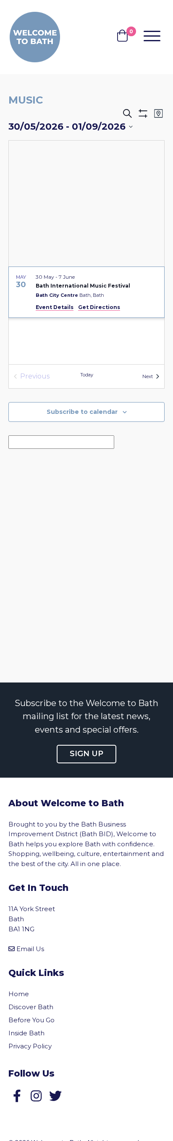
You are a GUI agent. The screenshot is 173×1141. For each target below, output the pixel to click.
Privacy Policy (30, 1046)
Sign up (86, 753)
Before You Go (31, 1020)
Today (86, 375)
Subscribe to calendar (82, 412)
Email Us (30, 949)
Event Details (54, 307)
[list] (86, 316)
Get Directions (99, 307)
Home (18, 994)
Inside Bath (26, 1033)
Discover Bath (30, 1007)
